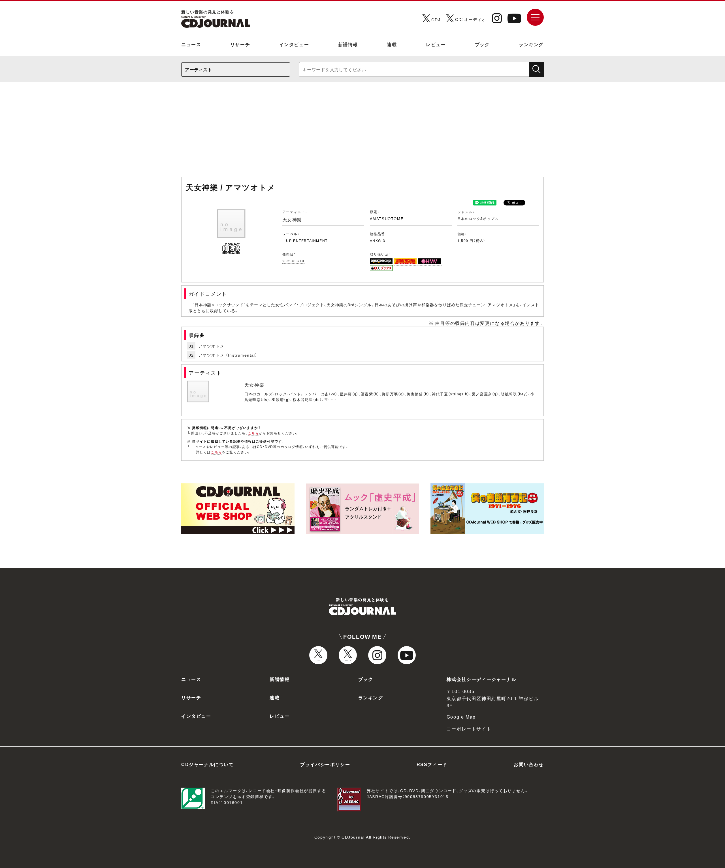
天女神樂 (292, 219)
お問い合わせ (529, 764)
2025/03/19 (293, 260)
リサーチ (240, 44)
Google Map (461, 716)
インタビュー (294, 44)
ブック (482, 44)
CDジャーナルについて (207, 764)
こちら (253, 433)
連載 (392, 44)
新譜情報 (348, 44)
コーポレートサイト (469, 728)
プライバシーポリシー (325, 764)
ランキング (531, 44)
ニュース (191, 44)
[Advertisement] (362, 132)
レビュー (436, 44)
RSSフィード (432, 764)
